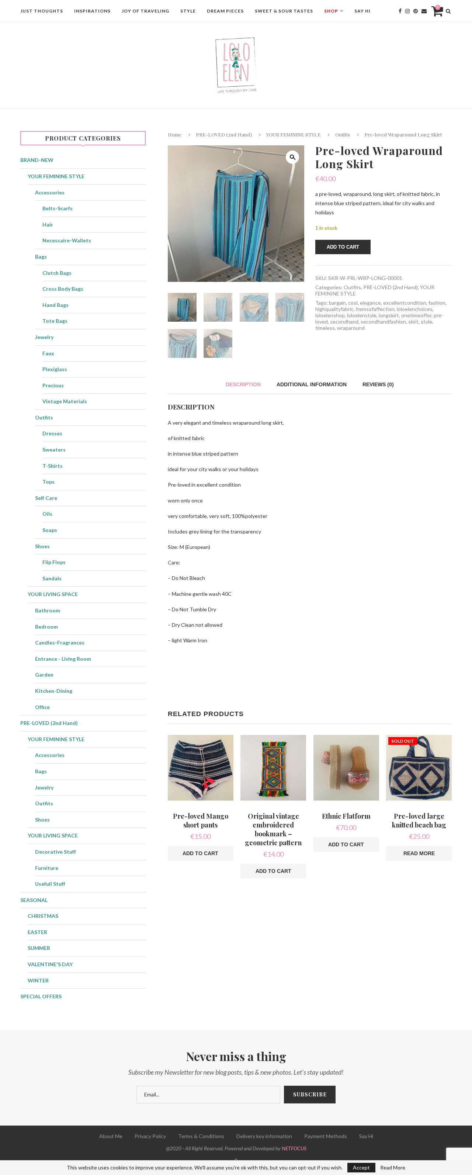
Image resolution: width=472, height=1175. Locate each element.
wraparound (351, 328)
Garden (44, 674)
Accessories (50, 192)
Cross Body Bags (62, 289)
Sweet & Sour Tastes (284, 11)
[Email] (424, 11)
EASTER (37, 932)
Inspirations (92, 11)
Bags (41, 256)
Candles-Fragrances (59, 642)
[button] (292, 157)
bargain (337, 303)
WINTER (38, 980)
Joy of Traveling (145, 11)
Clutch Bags (57, 273)
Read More (392, 1167)
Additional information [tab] (312, 384)
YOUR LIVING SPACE (53, 594)
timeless (325, 328)
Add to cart (343, 247)
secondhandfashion (383, 321)
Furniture (46, 868)
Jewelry (44, 337)
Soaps (49, 530)
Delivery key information (264, 1136)
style (426, 321)
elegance (370, 303)
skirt (413, 321)
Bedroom (46, 626)
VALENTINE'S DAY (50, 964)
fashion (436, 303)
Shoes (42, 546)
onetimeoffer (416, 315)
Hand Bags (55, 305)
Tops (48, 481)
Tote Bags (54, 321)
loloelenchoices (415, 309)
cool (353, 303)
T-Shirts (52, 466)
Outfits (342, 134)
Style (188, 11)
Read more (419, 853)
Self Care (46, 498)
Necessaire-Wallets (66, 240)
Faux (48, 353)
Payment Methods (325, 1136)
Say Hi (362, 11)
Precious (53, 385)
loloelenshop (330, 315)
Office (42, 707)
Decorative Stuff (55, 852)
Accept (361, 1167)
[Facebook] (400, 11)
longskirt (389, 315)
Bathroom (47, 610)
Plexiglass (54, 369)
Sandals (52, 578)
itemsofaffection (375, 309)
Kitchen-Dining (53, 691)
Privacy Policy (150, 1136)
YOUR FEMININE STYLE (293, 134)
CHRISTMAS (43, 916)
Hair (47, 224)
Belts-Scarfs (57, 208)
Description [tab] (243, 384)
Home (174, 134)
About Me (110, 1136)
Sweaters (54, 449)
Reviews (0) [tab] (378, 384)
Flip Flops (54, 562)
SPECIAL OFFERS (41, 996)
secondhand (344, 321)
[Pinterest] (415, 11)
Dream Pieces (225, 11)
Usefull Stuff (50, 884)
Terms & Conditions (201, 1136)
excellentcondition (404, 303)
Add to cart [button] (200, 853)
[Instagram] (407, 11)
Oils (47, 514)
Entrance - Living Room (63, 659)
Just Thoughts (41, 11)
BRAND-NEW (36, 160)
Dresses (52, 433)
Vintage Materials (64, 401)
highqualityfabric (334, 309)
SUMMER (39, 948)
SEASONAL (34, 900)
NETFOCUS (294, 1148)
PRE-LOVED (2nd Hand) (224, 134)
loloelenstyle (361, 315)
